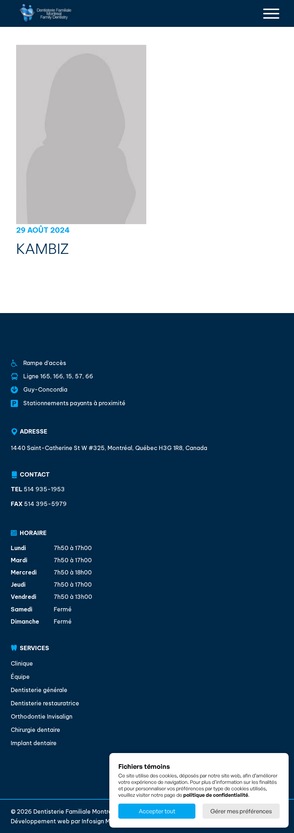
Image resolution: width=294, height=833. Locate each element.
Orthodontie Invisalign (41, 716)
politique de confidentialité (215, 795)
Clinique (22, 663)
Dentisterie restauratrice (45, 703)
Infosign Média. (102, 821)
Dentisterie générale (39, 690)
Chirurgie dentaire (35, 729)
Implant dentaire (34, 743)
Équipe (20, 676)
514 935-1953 (38, 489)
